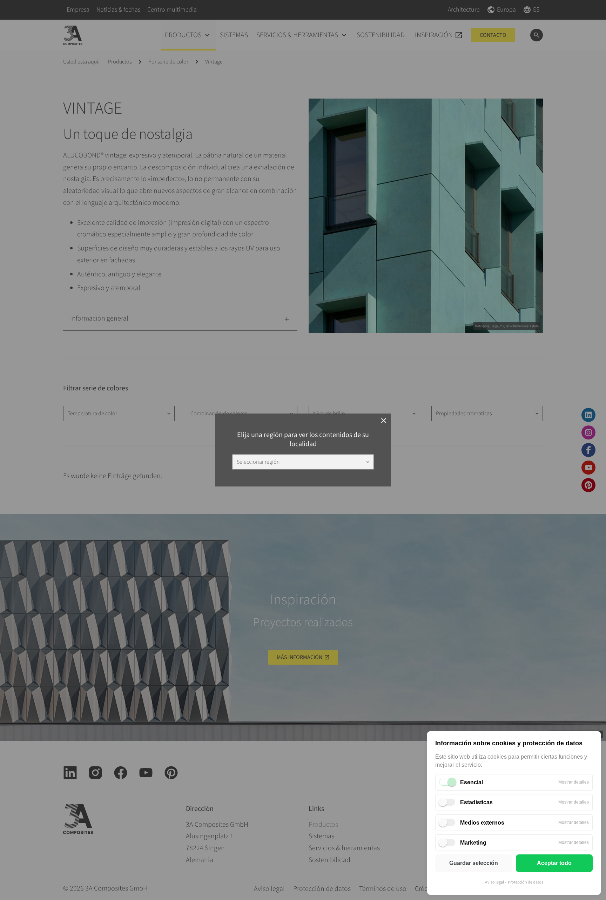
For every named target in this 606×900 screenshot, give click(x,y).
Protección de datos (525, 882)
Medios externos (482, 823)
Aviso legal (494, 882)
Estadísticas (476, 802)
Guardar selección (473, 863)
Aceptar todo (554, 863)
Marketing (473, 843)
